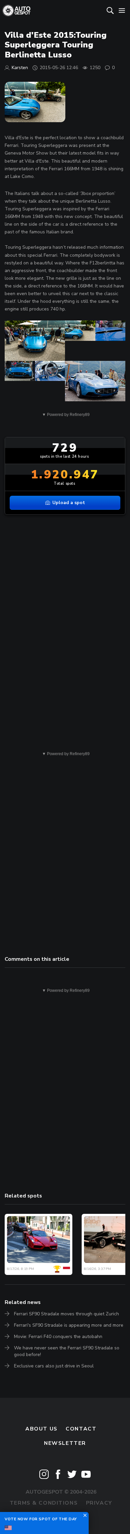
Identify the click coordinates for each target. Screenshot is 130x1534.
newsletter (65, 1443)
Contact (81, 1429)
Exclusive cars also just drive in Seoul (54, 1366)
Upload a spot (68, 502)
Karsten (20, 67)
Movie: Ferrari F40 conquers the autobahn (58, 1336)
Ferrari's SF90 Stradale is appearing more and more (68, 1325)
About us (41, 1429)
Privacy (99, 1503)
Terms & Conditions (44, 1503)
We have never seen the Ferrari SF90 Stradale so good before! (66, 1351)
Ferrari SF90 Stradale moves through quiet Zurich (66, 1314)
